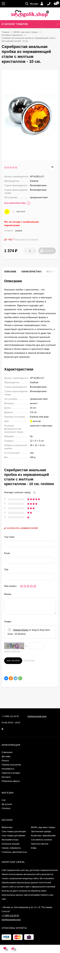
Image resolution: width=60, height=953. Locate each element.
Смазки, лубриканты (11, 848)
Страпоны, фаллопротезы (14, 852)
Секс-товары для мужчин (13, 835)
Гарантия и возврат (11, 773)
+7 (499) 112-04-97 (10, 716)
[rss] (3, 729)
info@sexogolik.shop (37, 716)
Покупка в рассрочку (11, 765)
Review (7, 594)
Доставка (6, 756)
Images (7, 621)
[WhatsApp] (20, 678)
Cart (4, 800)
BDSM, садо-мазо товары (26, 32)
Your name (9, 537)
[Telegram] (16, 678)
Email (7, 553)
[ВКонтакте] (6, 678)
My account (7, 804)
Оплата (5, 760)
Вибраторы (7, 827)
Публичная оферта (11, 781)
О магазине (7, 752)
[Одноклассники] (11, 678)
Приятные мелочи (39, 844)
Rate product (10, 586)
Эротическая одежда (41, 831)
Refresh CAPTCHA (12, 651)
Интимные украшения (12, 35)
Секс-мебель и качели (41, 840)
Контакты (6, 777)
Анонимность (8, 769)
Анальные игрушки (11, 844)
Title (6, 569)
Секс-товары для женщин (14, 831)
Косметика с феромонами (43, 835)
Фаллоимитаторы (10, 840)
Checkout (6, 808)
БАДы (33, 848)
